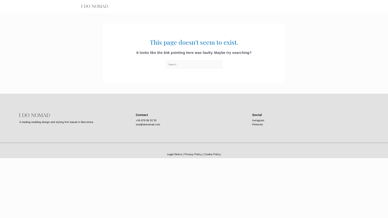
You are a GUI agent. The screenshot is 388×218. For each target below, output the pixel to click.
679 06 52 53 (149, 120)
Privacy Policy (193, 154)
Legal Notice (174, 154)
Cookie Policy (212, 154)
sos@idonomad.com (148, 124)
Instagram (258, 120)
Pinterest (257, 124)
